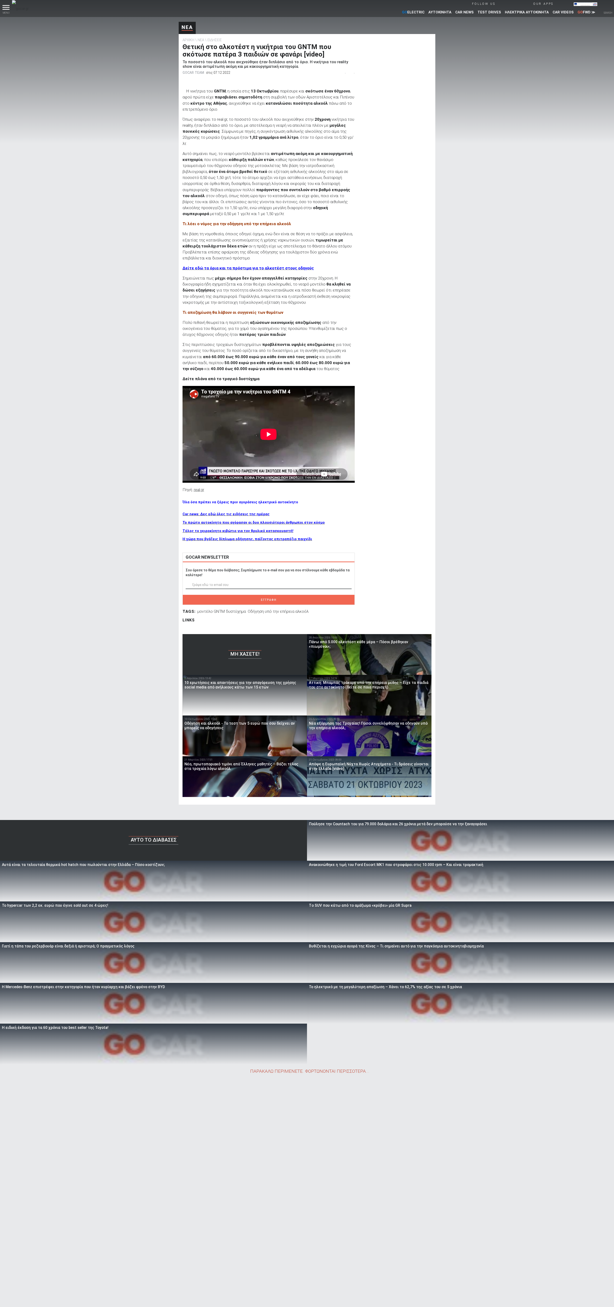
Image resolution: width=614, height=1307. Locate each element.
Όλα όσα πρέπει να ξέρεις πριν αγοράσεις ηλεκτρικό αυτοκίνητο (240, 502)
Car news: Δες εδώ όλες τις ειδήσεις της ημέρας (226, 514)
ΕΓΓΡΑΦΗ (269, 600)
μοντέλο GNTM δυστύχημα (221, 611)
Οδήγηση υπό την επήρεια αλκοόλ (278, 611)
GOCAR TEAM (193, 73)
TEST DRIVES (489, 12)
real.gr (199, 489)
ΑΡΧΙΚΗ (188, 40)
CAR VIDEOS (563, 12)
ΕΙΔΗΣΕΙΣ (214, 40)
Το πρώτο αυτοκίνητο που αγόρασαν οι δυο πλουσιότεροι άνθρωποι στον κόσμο (254, 522)
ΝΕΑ (187, 27)
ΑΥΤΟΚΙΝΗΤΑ (439, 12)
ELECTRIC (413, 12)
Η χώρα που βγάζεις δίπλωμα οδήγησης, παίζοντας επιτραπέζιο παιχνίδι (247, 539)
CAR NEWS (464, 12)
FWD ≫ (586, 12)
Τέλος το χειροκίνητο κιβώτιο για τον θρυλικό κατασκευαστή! (238, 531)
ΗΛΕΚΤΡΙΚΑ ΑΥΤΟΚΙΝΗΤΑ (527, 12)
